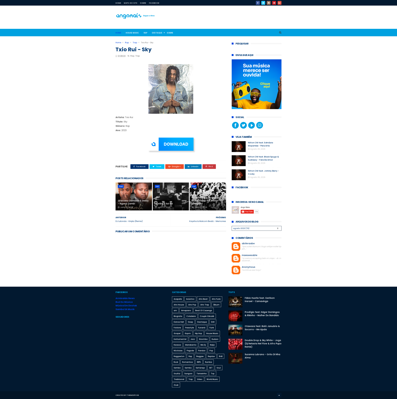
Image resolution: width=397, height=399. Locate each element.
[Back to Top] (279, 395)
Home (118, 3)
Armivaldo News (125, 298)
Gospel (177, 333)
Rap (145, 32)
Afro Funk (216, 299)
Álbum (216, 304)
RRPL (199, 362)
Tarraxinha (201, 373)
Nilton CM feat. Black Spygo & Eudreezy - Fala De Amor (263, 158)
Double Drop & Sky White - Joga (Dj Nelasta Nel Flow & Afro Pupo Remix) (263, 343)
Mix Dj (203, 345)
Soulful (177, 373)
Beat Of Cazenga (203, 310)
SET (210, 367)
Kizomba (203, 339)
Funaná (201, 327)
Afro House (179, 304)
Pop (211, 350)
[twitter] (263, 3)
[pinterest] (274, 3)
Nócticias (178, 350)
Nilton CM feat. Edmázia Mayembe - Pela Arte (260, 144)
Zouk (176, 385)
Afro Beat (203, 299)
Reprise (211, 356)
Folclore (177, 327)
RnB (221, 356)
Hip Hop (198, 333)
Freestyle (189, 327)
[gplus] (279, 3)
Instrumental (180, 339)
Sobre (143, 3)
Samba (177, 367)
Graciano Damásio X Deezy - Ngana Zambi (133, 202)
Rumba (208, 362)
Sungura (188, 373)
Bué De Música (124, 302)
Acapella (178, 299)
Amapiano (186, 310)
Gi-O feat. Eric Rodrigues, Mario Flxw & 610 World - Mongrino (206, 200)
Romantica (187, 362)
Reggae (200, 356)
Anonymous (248, 267)
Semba (188, 367)
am (175, 310)
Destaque (157, 32)
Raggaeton (179, 356)
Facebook (154, 3)
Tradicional (179, 379)
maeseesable (249, 255)
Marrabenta (190, 345)
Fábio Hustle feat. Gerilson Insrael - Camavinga (260, 299)
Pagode (190, 350)
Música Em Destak (126, 305)
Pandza (201, 350)
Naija (212, 345)
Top (212, 373)
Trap (135, 42)
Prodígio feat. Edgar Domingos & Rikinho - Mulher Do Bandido (262, 314)
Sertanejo (200, 367)
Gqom (188, 333)
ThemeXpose (133, 395)
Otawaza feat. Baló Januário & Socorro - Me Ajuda (262, 328)
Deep (190, 322)
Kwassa (177, 345)
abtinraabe (248, 243)
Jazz (193, 339)
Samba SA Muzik (125, 309)
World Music (212, 379)
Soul (219, 367)
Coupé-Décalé (207, 316)
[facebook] (258, 3)
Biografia (178, 316)
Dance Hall (179, 322)
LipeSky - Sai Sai (164, 203)
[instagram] (269, 3)
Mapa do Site (130, 3)
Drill (212, 322)
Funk (212, 327)
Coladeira (191, 316)
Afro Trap (204, 304)
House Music (132, 32)
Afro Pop (192, 304)
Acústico (190, 299)
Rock (176, 362)
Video (199, 379)
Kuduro (215, 339)
